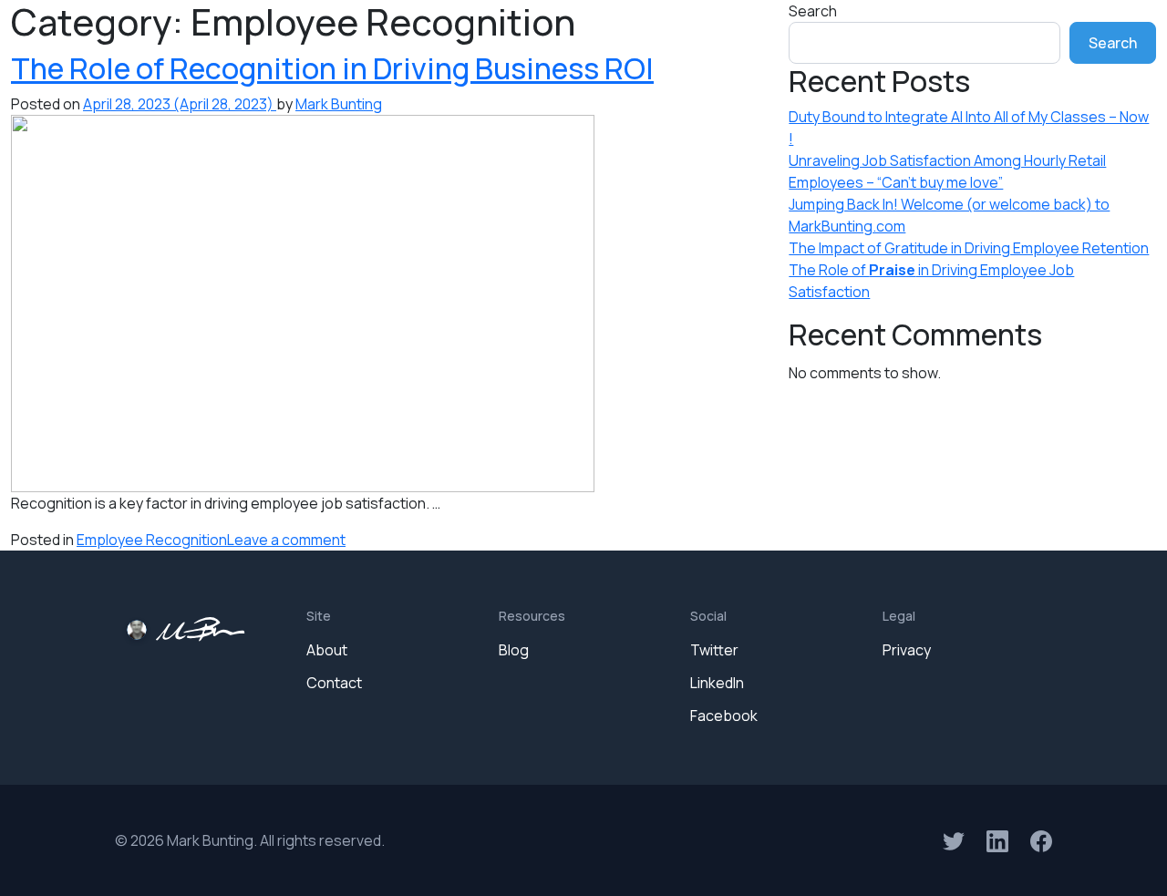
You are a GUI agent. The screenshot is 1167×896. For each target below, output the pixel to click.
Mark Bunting (338, 104)
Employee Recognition (152, 540)
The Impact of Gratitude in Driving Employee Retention (969, 248)
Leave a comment (286, 540)
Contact (334, 683)
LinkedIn (717, 683)
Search (813, 11)
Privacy (907, 650)
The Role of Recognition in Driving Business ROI (332, 68)
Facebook (724, 715)
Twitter (714, 650)
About (326, 650)
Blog (514, 650)
